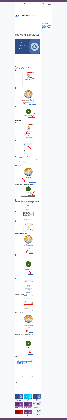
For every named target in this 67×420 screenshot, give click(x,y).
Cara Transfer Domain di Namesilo (37, 400)
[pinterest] (20, 382)
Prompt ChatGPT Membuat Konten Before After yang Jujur (36, 415)
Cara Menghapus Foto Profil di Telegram (22, 359)
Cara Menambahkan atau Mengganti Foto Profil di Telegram (24, 361)
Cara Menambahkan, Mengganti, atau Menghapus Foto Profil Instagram (26, 360)
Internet (31, 3)
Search (43, 3)
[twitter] (19, 382)
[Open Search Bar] (51, 1)
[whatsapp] (23, 382)
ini (20, 201)
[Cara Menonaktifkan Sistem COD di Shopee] (19, 398)
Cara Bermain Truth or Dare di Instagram (19, 407)
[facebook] (18, 382)
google (16, 375)
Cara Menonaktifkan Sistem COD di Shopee (18, 400)
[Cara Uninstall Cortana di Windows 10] (28, 398)
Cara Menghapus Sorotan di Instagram (22, 363)
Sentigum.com (28, 3)
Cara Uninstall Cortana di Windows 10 (27, 400)
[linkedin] (22, 382)
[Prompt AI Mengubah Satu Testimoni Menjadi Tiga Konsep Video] (37, 405)
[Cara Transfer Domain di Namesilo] (37, 398)
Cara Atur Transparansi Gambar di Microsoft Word (28, 376)
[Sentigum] (17, 1)
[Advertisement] (27, 10)
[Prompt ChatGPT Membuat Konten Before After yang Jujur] (37, 413)
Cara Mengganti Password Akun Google (22, 362)
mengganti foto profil (18, 32)
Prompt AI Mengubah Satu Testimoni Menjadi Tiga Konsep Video (36, 407)
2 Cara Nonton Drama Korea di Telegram (27, 407)
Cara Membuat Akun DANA (18, 415)
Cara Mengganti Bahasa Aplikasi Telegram (27, 415)
